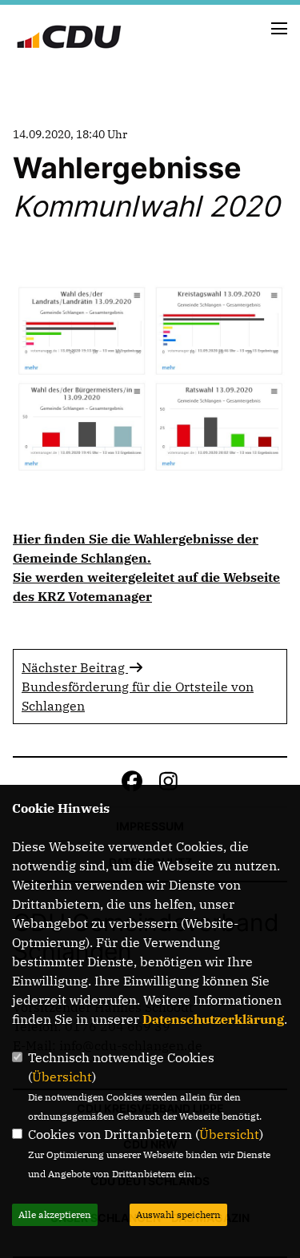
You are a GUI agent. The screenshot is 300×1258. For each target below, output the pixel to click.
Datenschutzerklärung (213, 1019)
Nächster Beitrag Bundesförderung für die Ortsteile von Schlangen (138, 686)
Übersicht (62, 1077)
